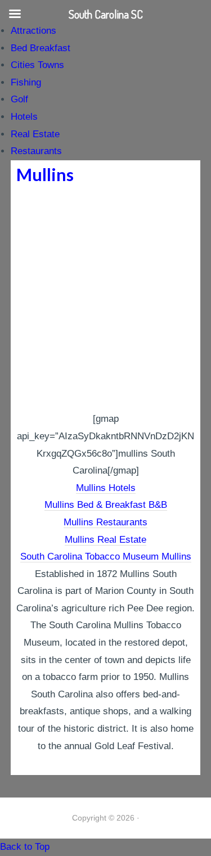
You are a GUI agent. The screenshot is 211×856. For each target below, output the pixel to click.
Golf (19, 99)
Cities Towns (37, 65)
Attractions (33, 30)
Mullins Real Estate (105, 539)
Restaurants (36, 151)
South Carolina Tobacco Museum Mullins (105, 556)
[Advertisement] (105, 299)
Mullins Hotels (106, 488)
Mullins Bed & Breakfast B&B (105, 504)
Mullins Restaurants (105, 522)
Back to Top (25, 846)
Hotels (24, 116)
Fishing (26, 82)
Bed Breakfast (40, 48)
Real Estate (35, 134)
